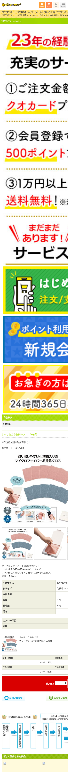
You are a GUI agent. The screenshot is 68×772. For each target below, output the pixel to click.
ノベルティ (17, 19)
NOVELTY (6, 19)
